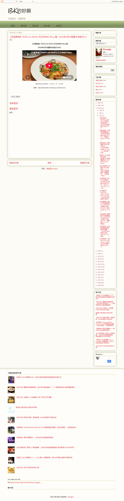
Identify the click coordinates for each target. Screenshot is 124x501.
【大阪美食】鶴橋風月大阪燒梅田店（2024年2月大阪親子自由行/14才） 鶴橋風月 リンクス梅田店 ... (104, 219)
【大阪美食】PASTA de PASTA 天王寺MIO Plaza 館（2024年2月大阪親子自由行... (104, 195)
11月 (100, 110)
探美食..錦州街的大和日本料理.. (26, 407)
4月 (100, 113)
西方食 (35, 26)
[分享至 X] (15, 97)
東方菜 (23, 26)
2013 (99, 272)
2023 (99, 251)
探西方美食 (99, 86)
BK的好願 (19, 10)
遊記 (97, 89)
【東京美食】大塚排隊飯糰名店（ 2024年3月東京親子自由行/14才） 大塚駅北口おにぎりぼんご (104, 135)
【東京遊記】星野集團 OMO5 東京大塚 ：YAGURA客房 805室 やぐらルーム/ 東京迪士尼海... (104, 147)
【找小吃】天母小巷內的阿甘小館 (27, 467)
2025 (99, 105)
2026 (99, 103)
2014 (99, 269)
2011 (99, 277)
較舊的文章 (84, 163)
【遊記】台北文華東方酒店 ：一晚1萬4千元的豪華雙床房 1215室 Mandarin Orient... (104, 159)
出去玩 (59, 26)
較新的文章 (14, 163)
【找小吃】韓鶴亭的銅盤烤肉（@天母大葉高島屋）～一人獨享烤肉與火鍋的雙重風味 (105, 303)
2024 (99, 108)
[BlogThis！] (14, 97)
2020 (99, 253)
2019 (99, 256)
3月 (100, 115)
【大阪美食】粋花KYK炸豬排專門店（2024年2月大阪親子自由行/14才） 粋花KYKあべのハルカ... (104, 206)
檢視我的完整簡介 (101, 60)
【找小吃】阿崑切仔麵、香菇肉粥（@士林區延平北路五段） (105, 318)
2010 (99, 280)
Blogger (70, 497)
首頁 (13, 26)
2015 (99, 267)
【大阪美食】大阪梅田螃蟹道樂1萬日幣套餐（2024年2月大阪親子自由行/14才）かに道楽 (104, 231)
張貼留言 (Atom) (52, 169)
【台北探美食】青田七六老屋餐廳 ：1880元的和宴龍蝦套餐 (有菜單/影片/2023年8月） (105, 335)
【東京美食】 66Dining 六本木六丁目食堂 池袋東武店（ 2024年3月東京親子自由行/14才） (104, 123)
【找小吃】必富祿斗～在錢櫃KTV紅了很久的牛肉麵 (104, 309)
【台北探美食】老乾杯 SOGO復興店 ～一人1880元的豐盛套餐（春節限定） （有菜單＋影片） (104, 171)
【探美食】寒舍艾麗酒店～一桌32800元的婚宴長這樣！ (105, 329)
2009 (99, 282)
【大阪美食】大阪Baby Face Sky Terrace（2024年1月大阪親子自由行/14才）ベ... (104, 243)
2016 (99, 264)
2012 (99, 275)
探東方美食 (99, 80)
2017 (99, 261)
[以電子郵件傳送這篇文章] (12, 97)
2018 (99, 259)
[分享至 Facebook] (17, 97)
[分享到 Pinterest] (19, 97)
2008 (99, 285)
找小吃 (47, 26)
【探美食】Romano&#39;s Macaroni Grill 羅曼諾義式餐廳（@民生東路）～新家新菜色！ (105, 323)
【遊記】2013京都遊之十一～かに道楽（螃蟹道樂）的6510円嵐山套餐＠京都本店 (105, 341)
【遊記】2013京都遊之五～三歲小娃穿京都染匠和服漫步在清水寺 (105, 297)
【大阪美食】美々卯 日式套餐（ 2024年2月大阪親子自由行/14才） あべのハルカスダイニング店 (104, 183)
